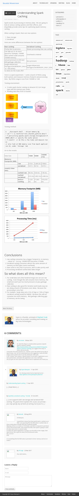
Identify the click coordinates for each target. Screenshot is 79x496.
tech (57, 25)
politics (58, 21)
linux (58, 73)
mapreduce (67, 74)
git (56, 56)
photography (60, 19)
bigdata (60, 48)
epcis (57, 52)
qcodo (67, 82)
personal (59, 17)
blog (68, 3)
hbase (61, 65)
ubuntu (68, 91)
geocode (68, 52)
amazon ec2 (59, 40)
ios (69, 65)
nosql (64, 78)
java (68, 69)
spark (15, 19)
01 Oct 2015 (34, 396)
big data (69, 48)
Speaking (53, 3)
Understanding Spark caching (16, 383)
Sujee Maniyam (8, 19)
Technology (43, 3)
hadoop (61, 60)
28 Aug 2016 (27, 414)
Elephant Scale (42, 317)
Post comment (10, 489)
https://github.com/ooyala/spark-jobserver (31, 374)
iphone (63, 69)
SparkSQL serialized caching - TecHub (19, 396)
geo (62, 52)
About (35, 3)
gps (61, 56)
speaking (59, 23)
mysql (57, 78)
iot (57, 69)
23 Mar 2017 (28, 450)
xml (57, 94)
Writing (61, 3)
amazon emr (68, 40)
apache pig (59, 44)
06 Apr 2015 (28, 340)
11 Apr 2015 (34, 369)
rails (58, 86)
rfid (63, 86)
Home (74, 3)
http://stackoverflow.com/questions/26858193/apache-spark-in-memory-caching (32, 347)
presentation (59, 82)
